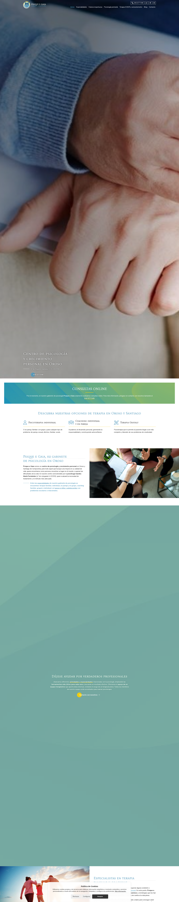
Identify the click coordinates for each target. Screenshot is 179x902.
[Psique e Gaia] (34, 5)
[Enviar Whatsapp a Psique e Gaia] (146, 3)
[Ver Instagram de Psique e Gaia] (154, 3)
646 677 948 (89, 398)
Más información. (120, 891)
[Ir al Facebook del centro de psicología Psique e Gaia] (150, 3)
